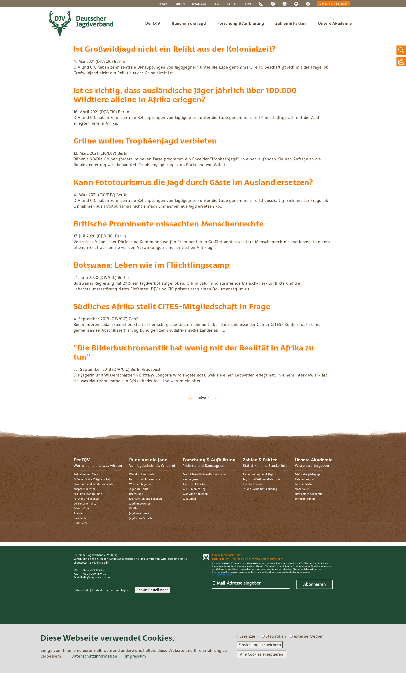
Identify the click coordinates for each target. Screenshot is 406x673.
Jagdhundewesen (140, 504)
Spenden (79, 513)
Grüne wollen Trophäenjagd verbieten (145, 141)
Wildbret (135, 508)
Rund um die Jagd (189, 23)
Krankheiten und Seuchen (145, 499)
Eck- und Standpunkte (88, 494)
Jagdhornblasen (139, 513)
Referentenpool (305, 479)
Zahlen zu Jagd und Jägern (259, 474)
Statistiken (276, 636)
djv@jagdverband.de (96, 577)
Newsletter (81, 518)
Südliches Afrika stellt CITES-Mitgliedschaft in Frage (172, 306)
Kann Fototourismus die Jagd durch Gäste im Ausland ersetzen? (193, 182)
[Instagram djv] (261, 3)
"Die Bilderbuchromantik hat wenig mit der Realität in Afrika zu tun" (194, 352)
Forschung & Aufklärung (240, 23)
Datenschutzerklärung (222, 574)
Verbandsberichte (85, 504)
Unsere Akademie (335, 23)
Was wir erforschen (195, 494)
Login (124, 590)
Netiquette (81, 523)
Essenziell (248, 636)
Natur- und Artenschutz (144, 479)
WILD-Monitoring (194, 489)
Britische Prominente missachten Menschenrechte (169, 224)
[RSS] (308, 3)
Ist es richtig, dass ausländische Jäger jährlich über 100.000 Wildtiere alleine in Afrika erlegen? (185, 95)
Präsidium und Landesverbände (93, 484)
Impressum (112, 590)
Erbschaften (81, 508)
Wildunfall (189, 499)
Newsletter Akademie (308, 494)
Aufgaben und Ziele (86, 474)
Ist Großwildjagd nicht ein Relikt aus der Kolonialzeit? (175, 49)
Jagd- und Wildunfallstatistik (261, 479)
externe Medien (309, 636)
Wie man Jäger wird (142, 484)
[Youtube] (296, 3)
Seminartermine (305, 499)
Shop (248, 4)
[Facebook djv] (273, 3)
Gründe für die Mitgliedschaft (93, 479)
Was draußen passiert (143, 474)
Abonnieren (314, 584)
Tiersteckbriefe (252, 484)
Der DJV (152, 23)
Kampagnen (190, 479)
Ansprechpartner (84, 489)
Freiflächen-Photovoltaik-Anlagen (204, 474)
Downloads (199, 4)
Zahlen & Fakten (291, 23)
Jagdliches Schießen (141, 518)
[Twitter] (285, 3)
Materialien (302, 489)
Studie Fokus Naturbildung (260, 489)
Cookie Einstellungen (152, 590)
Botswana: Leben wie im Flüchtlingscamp (152, 265)
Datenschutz (82, 590)
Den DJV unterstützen (334, 4)
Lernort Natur (304, 484)
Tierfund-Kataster (194, 484)
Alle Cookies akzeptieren (261, 654)
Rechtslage (136, 494)
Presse (163, 4)
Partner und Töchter (87, 499)
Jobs (217, 4)
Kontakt (232, 4)
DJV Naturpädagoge (308, 474)
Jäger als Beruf (138, 489)
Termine (179, 4)
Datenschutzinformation (94, 656)
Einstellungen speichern (260, 645)
